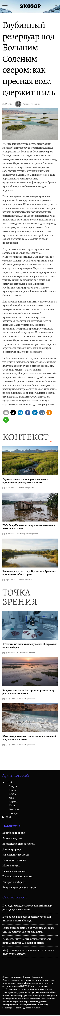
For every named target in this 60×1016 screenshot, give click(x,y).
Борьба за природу (13, 833)
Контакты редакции (21, 995)
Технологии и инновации (17, 877)
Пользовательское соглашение (38, 998)
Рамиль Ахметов (25, 580)
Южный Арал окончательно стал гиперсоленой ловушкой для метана (29, 737)
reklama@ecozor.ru (11, 1008)
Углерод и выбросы (14, 882)
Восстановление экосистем (18, 844)
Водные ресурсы (12, 838)
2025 (8, 817)
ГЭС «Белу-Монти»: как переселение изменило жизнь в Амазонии (29, 527)
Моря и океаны (11, 866)
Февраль (14, 809)
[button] (6, 412)
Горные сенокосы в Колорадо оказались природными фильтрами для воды (25, 480)
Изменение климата (14, 860)
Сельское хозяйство (14, 871)
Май (11, 798)
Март (12, 805)
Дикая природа (11, 849)
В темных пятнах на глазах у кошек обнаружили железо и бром (29, 645)
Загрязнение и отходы (15, 855)
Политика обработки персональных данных (24, 1001)
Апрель (13, 802)
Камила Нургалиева (31, 104)
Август (13, 786)
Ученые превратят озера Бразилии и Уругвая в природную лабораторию (29, 573)
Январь (13, 813)
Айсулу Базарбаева (25, 488)
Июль (12, 790)
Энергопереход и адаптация (19, 887)
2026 (9, 782)
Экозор (30, 6)
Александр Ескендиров (27, 534)
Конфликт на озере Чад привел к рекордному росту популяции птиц (28, 691)
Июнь (12, 794)
